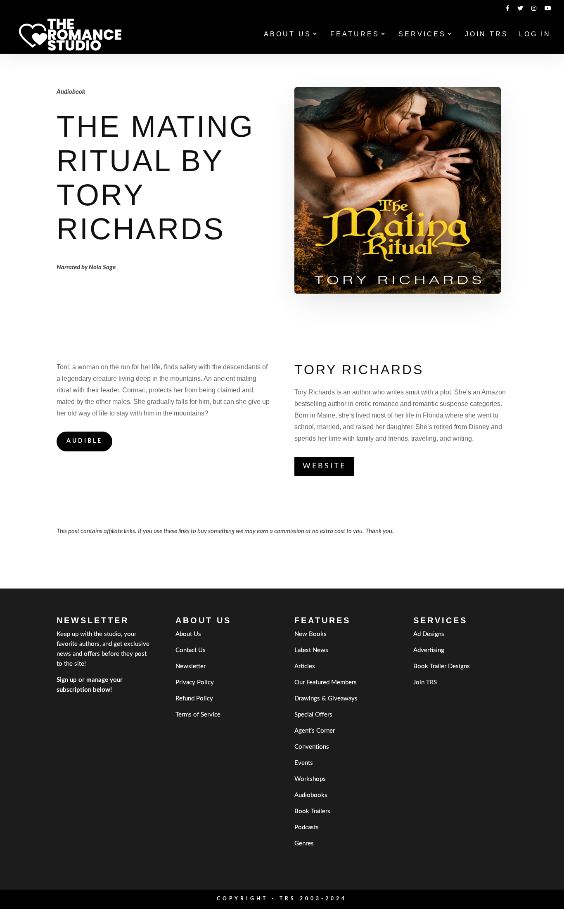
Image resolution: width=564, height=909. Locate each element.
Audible (84, 441)
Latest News (311, 650)
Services (422, 34)
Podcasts (306, 827)
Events (303, 763)
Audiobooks (310, 795)
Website (324, 466)
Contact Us (190, 650)
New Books (310, 634)
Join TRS (486, 34)
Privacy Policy (194, 682)
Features (354, 34)
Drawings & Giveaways (326, 698)
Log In (535, 34)
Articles (304, 666)
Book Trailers (312, 811)
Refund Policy (194, 698)
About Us (287, 34)
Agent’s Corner (314, 731)
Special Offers (313, 715)
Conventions (311, 747)
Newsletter (190, 666)
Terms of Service (197, 715)
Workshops (310, 779)
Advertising (428, 650)
